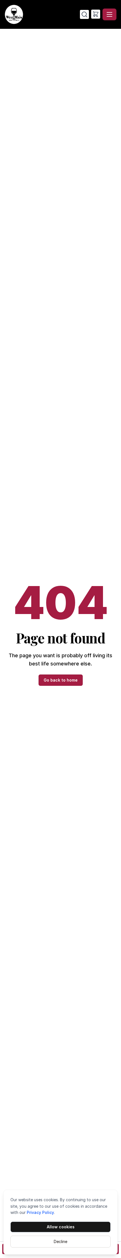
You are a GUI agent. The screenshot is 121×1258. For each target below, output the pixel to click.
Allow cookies (61, 1226)
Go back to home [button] (61, 680)
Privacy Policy (40, 1212)
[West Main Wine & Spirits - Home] (42, 14)
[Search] (84, 14)
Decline (60, 1241)
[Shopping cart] (95, 14)
